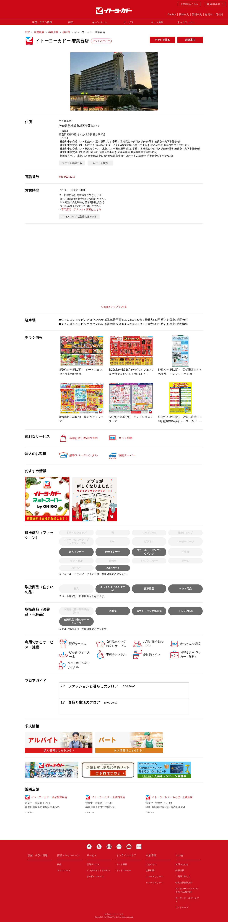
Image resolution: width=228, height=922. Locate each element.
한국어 (209, 14)
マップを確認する (72, 163)
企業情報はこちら (189, 4)
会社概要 (150, 870)
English (172, 14)
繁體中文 (197, 14)
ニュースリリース (154, 876)
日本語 (219, 14)
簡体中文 (184, 14)
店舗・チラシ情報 (42, 22)
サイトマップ (181, 907)
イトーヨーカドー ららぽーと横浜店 (172, 797)
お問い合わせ (181, 864)
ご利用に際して (182, 876)
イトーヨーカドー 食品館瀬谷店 (49, 797)
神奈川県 (53, 32)
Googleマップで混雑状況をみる (79, 216)
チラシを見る (162, 39)
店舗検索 (39, 32)
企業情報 (151, 855)
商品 (70, 22)
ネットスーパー (186, 22)
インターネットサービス (98, 870)
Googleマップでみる (114, 306)
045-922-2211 (67, 176)
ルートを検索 (100, 163)
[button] (114, 81)
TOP (27, 32)
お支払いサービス (95, 876)
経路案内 (190, 39)
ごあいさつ (151, 864)
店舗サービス (93, 864)
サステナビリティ (154, 882)
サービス (128, 22)
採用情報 (179, 870)
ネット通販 (157, 22)
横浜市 (66, 32)
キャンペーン (99, 22)
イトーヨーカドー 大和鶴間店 (108, 797)
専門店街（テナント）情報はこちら (81, 209)
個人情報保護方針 (184, 882)
